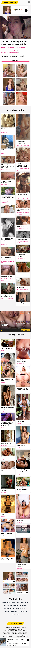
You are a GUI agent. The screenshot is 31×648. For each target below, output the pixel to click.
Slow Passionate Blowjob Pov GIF (22, 242)
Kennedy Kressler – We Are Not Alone (22, 488)
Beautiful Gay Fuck (6, 276)
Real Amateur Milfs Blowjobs (9, 50)
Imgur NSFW (15, 602)
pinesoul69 (20, 520)
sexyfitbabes (19, 447)
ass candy (4, 214)
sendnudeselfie (20, 363)
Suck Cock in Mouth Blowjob (23, 275)
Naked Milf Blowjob (5, 169)
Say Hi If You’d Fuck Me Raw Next (7, 559)
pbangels (3, 411)
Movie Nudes (14, 605)
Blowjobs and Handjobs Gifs (21, 142)
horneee (19, 273)
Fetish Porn (14, 611)
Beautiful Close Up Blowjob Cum (7, 279)
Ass (2, 470)
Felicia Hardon (21, 445)
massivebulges (21, 303)
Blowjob (3, 47)
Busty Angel (20, 421)
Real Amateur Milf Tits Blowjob (9, 52)
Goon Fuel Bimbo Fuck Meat (6, 181)
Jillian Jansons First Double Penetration (22, 389)
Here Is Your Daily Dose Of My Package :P (23, 471)
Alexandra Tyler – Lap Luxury (7, 408)
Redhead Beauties (21, 608)
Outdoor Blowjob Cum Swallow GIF (6, 201)
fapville (2, 427)
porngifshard (20, 287)
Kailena (19, 534)
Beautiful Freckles (6, 443)
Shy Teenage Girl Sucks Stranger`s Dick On (7, 197)
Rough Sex (4, 457)
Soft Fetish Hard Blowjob (22, 305)
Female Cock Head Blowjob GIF (7, 262)
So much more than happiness (6, 534)
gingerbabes (4, 445)
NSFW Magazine (9, 608)
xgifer (2, 537)
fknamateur (3, 562)
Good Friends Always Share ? (7, 379)
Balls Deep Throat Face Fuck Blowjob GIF (7, 244)
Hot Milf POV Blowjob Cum (23, 145)
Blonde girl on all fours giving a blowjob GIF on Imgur (7, 166)
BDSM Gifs (23, 605)
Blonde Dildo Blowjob (6, 184)
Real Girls (15, 614)
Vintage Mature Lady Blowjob (21, 259)
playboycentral (20, 536)
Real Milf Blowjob (20, 47)
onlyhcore (19, 491)
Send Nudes (25, 602)
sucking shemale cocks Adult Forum (6, 258)
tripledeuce (4, 150)
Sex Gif (6, 605)
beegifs (2, 350)
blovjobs (3, 382)
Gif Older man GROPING (21, 255)
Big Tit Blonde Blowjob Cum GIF (23, 169)
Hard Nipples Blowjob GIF (22, 228)
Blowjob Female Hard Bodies (6, 152)
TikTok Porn (6, 602)
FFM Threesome (6, 128)
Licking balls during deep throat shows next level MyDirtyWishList (7, 240)
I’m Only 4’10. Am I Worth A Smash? (22, 360)
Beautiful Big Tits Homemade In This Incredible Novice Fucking (22, 165)
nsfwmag (19, 423)
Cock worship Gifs (22, 239)
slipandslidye (20, 226)
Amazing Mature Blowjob (7, 298)
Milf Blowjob (11, 47)
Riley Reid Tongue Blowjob (23, 198)
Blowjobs (6, 611)
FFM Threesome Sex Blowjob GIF (6, 131)
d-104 (2, 514)
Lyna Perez (4, 490)
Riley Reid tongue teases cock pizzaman (23, 195)
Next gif (15, 60)
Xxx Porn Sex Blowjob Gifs (23, 289)
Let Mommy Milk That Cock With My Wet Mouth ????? (7, 424)
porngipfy (3, 459)
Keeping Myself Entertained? (21, 565)
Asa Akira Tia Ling (6, 348)
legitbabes (3, 492)
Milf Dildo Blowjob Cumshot (7, 216)
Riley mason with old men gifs (23, 209)
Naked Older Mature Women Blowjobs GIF (23, 213)
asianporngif (19, 522)
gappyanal (19, 391)
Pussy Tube (23, 611)
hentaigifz (3, 516)
